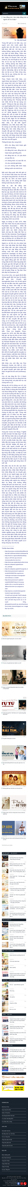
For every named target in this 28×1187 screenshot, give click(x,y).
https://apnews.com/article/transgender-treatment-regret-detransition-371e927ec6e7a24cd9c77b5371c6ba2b (15, 593)
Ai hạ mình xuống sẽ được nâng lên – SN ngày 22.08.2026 (18, 901)
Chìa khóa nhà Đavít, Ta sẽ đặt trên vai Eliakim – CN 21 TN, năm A (18, 907)
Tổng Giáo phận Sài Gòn (7, 1145)
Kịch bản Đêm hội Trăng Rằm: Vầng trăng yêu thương (17, 858)
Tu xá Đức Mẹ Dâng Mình (7, 1118)
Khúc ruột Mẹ (13, 967)
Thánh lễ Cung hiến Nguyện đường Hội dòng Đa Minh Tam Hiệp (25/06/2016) (18, 1040)
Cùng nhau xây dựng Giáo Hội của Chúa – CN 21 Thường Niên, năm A (18, 870)
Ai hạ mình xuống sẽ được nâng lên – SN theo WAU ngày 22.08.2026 (18, 889)
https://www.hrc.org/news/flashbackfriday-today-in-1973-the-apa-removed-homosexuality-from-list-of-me (16, 558)
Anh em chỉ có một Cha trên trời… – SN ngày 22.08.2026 (18, 883)
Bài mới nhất (6, 853)
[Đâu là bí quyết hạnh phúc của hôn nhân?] (14, 629)
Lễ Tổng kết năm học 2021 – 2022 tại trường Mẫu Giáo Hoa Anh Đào (18, 1069)
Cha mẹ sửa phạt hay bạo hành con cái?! (12, 663)
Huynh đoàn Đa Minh (6, 1109)
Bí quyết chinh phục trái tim (9, 738)
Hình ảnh (9, 1014)
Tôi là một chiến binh (14, 961)
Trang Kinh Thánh (6, 1160)
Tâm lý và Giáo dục (22, 23)
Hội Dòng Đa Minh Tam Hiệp (16, 1183)
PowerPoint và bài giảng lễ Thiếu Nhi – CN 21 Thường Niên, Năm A (17, 931)
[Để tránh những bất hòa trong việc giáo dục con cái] (14, 753)
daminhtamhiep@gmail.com (12, 1180)
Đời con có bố (13, 1009)
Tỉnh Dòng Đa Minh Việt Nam (8, 1115)
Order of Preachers (6, 1112)
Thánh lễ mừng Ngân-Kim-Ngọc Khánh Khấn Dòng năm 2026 (17, 1027)
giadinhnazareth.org (13, 604)
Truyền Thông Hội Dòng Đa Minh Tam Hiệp (16, 1185)
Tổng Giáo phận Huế (6, 1142)
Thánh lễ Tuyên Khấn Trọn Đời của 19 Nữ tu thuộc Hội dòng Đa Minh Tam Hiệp (18, 975)
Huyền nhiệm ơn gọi (14, 980)
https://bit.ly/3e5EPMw (11, 597)
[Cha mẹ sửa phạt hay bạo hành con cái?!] (14, 653)
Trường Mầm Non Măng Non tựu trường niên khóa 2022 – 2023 (17, 1062)
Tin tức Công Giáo (6, 1136)
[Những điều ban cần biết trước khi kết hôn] (14, 779)
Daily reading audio (6, 1154)
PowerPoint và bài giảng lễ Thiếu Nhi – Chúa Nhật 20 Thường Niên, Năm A (17, 945)
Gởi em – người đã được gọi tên (17, 984)
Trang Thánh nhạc (6, 1163)
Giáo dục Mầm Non (7, 1045)
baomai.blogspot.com (17, 606)
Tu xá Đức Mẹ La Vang (7, 1121)
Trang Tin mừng (5, 1166)
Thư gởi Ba (12, 997)
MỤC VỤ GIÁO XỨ (7, 919)
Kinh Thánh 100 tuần (6, 1157)
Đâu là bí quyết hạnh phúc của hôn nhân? (12, 638)
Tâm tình (5, 980)
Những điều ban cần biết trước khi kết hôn (12, 788)
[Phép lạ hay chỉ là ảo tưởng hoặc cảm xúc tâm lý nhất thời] (14, 803)
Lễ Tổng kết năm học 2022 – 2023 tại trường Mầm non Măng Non (17, 1056)
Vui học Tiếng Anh (6, 1169)
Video (4, 1014)
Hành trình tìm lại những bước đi (17, 955)
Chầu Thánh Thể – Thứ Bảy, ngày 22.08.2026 (17, 876)
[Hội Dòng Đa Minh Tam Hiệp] (14, 6)
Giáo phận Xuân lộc (6, 1130)
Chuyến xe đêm (13, 1003)
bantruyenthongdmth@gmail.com (16, 1182)
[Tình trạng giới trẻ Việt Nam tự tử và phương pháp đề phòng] (14, 703)
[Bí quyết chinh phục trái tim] (14, 729)
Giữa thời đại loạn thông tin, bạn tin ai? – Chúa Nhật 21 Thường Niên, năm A (18, 915)
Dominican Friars (5, 1106)
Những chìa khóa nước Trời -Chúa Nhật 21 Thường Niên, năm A (17, 864)
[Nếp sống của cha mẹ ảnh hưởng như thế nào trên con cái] (14, 829)
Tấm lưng (12, 990)
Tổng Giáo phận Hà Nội (7, 1139)
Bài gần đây (14, 853)
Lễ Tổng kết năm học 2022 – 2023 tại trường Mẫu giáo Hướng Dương (17, 1050)
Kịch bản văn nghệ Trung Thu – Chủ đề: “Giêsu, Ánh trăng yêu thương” (17, 938)
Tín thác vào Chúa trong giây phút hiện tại (17, 895)
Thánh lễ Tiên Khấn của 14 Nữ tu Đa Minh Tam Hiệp (18, 1033)
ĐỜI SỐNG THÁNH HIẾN (8, 950)
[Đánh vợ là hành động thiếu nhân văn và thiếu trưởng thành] (14, 678)
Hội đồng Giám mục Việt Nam (8, 1133)
